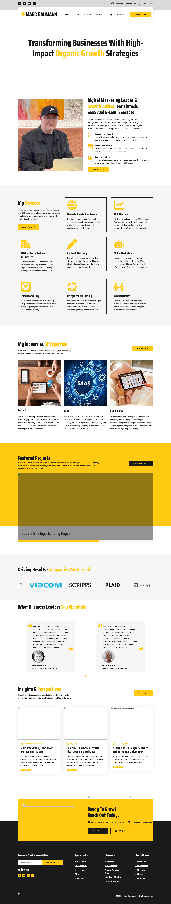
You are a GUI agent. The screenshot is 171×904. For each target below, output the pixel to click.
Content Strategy (113, 877)
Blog (110, 14)
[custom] (24, 3)
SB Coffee (140, 878)
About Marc (80, 861)
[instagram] (29, 3)
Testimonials (81, 865)
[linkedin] (19, 3)
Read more (25, 769)
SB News (139, 874)
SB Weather (141, 861)
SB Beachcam (141, 865)
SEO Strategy (111, 865)
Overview (109, 861)
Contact (120, 14)
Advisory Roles (112, 881)
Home (66, 14)
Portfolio (100, 14)
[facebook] (34, 3)
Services (87, 14)
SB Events (140, 870)
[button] (78, 676)
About (76, 14)
